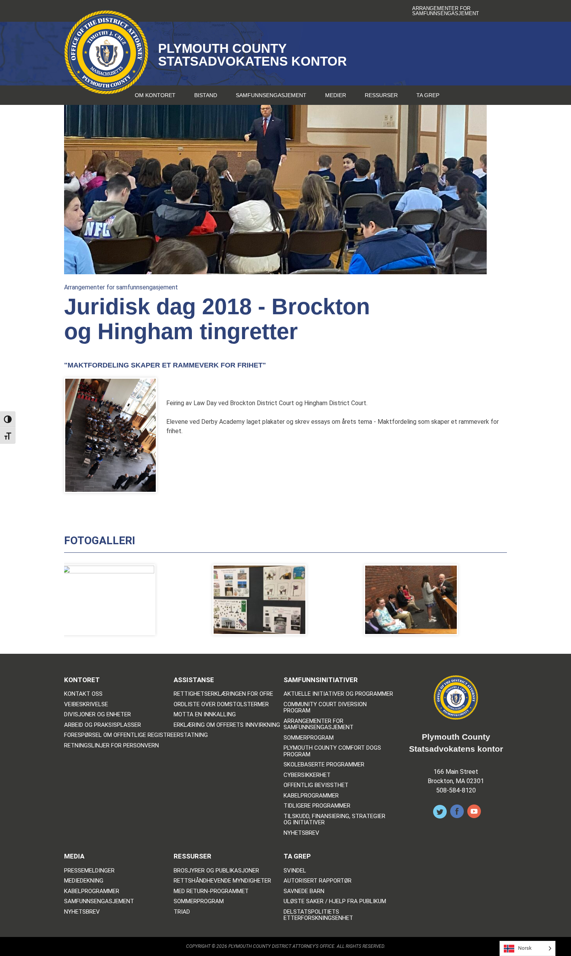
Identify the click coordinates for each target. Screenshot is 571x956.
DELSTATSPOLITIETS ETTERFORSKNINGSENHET (318, 915)
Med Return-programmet (211, 891)
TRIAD (182, 912)
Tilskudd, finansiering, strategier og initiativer (334, 819)
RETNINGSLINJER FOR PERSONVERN (111, 745)
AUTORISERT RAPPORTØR (318, 881)
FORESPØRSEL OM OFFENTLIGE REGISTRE (119, 735)
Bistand (205, 95)
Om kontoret (155, 95)
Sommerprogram (309, 738)
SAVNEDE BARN (304, 891)
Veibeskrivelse (86, 704)
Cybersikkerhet (307, 775)
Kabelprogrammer (311, 795)
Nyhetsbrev (301, 833)
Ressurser (381, 95)
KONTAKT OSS (83, 694)
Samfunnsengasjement (271, 95)
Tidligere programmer (317, 806)
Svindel (295, 870)
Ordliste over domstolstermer (221, 704)
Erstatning (191, 735)
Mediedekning (83, 881)
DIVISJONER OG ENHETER (97, 714)
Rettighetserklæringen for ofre (223, 694)
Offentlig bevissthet (316, 785)
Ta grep (427, 95)
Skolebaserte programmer (324, 764)
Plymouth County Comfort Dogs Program (332, 751)
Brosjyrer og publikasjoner (216, 870)
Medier (335, 95)
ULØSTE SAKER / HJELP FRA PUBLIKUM (335, 901)
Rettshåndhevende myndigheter (222, 881)
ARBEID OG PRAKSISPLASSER (102, 725)
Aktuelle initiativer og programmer (338, 694)
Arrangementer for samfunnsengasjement (445, 10)
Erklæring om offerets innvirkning (227, 725)
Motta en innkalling (205, 714)
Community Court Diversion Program (325, 707)
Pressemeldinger (89, 870)
